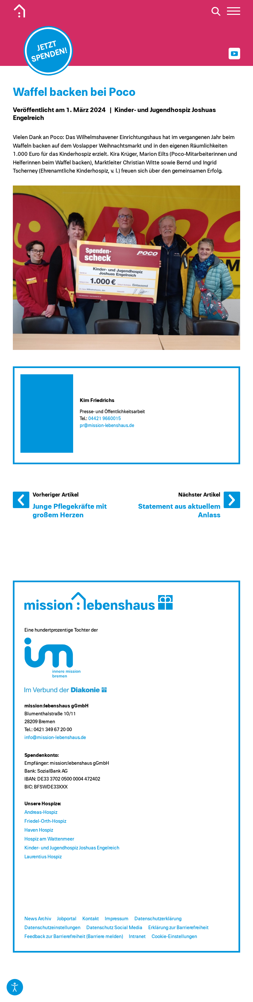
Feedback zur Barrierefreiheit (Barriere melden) (73, 936)
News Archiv (37, 918)
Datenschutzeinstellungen (52, 927)
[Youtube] (234, 53)
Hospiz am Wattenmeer (49, 839)
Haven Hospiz (38, 830)
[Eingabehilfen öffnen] (15, 987)
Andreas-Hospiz (40, 812)
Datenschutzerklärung (158, 918)
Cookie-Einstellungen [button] (174, 936)
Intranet (137, 936)
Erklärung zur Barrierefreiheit (178, 927)
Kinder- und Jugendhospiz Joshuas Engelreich (71, 847)
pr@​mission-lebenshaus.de (107, 425)
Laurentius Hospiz (43, 856)
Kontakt (90, 918)
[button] (233, 12)
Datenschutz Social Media (114, 927)
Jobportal (66, 918)
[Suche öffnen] (216, 11)
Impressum (116, 918)
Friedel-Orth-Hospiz (45, 821)
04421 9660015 (104, 418)
